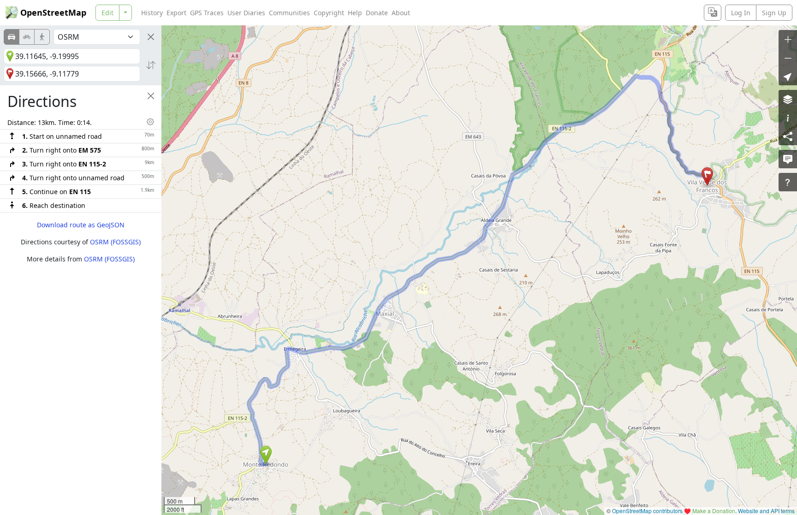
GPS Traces (207, 12)
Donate (377, 12)
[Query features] (788, 182)
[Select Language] (712, 13)
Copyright (329, 12)
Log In (740, 12)
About (401, 12)
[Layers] (788, 99)
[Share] (788, 136)
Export (176, 12)
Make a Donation (713, 511)
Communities (289, 12)
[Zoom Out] (788, 57)
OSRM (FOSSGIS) (115, 241)
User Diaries (246, 12)
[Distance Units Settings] (150, 121)
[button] (266, 455)
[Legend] (788, 117)
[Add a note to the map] (788, 159)
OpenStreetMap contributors (647, 511)
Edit (107, 12)
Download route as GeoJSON (81, 224)
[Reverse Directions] (151, 65)
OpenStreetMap (53, 12)
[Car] (11, 37)
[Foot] (42, 37)
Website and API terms (766, 511)
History (152, 12)
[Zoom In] (788, 39)
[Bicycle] (27, 37)
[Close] (151, 37)
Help (355, 12)
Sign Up (774, 12)
